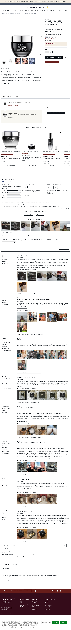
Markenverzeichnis (48, 602)
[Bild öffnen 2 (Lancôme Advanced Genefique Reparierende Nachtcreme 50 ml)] (11, 61)
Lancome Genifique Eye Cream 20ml (30, 151)
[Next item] (69, 149)
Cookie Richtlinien (35, 605)
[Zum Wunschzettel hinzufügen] (65, 57)
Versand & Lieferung (24, 604)
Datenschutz (34, 604)
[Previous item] (2, 149)
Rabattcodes (47, 604)
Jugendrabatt (47, 609)
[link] (57, 7)
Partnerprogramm (48, 605)
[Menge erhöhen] (54, 52)
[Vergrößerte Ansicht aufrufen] (40, 54)
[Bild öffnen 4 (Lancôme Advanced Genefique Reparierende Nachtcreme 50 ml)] (25, 61)
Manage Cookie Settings (46, 622)
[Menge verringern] (47, 52)
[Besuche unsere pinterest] (60, 591)
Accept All (63, 622)
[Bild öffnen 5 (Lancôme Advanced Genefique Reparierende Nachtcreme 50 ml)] (32, 61)
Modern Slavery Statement (37, 608)
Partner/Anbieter (48, 606)
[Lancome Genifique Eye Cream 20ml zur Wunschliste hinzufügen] (40, 132)
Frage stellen (58, 34)
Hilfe (21, 601)
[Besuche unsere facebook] (52, 591)
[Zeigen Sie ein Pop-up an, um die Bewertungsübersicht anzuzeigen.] (9, 156)
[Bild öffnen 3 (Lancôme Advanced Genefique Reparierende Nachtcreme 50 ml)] (18, 61)
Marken (6, 13)
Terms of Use (34, 628)
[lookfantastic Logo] (37, 7)
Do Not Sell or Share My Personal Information (7, 614)
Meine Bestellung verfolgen (25, 606)
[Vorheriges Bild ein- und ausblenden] (2, 36)
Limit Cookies (55, 622)
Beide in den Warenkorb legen (56, 112)
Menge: (46, 49)
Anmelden (28, 590)
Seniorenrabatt (48, 610)
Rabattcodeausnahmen (36, 606)
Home (2, 13)
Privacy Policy (28, 628)
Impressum (34, 609)
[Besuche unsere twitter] (54, 591)
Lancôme (11, 13)
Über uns (46, 601)
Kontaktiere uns (23, 605)
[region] (35, 622)
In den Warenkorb (11, 165)
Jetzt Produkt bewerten (50, 34)
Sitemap (46, 608)
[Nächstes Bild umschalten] (41, 36)
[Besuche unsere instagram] (57, 591)
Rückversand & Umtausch (25, 602)
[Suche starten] (27, 7)
